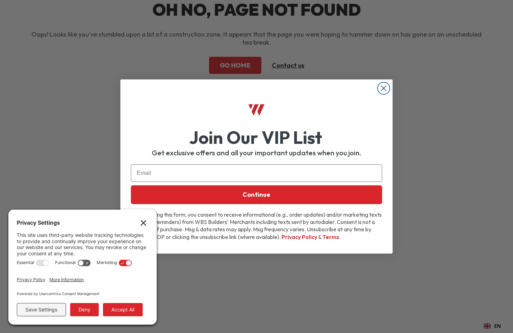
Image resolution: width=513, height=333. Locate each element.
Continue (256, 195)
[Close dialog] (384, 88)
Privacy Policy (299, 236)
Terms (330, 236)
